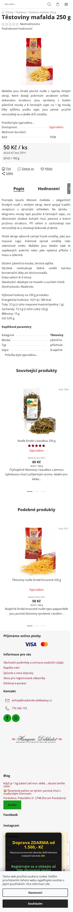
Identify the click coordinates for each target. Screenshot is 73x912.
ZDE (43, 856)
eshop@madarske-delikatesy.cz (32, 700)
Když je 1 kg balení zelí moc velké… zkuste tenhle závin (34, 785)
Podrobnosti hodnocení (17, 28)
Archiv (12, 805)
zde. (47, 884)
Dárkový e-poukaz (14, 683)
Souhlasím (35, 903)
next (69, 409)
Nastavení (35, 893)
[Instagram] (16, 718)
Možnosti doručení (14, 132)
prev (3, 409)
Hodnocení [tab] (49, 188)
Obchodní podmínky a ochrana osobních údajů (33, 662)
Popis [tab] (18, 188)
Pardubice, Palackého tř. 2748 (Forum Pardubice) (34, 798)
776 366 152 (19, 708)
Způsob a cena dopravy (18, 673)
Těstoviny (56, 335)
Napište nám (11, 668)
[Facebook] (7, 718)
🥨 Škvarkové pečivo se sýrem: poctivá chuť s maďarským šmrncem (32, 792)
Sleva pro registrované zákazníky (24, 678)
